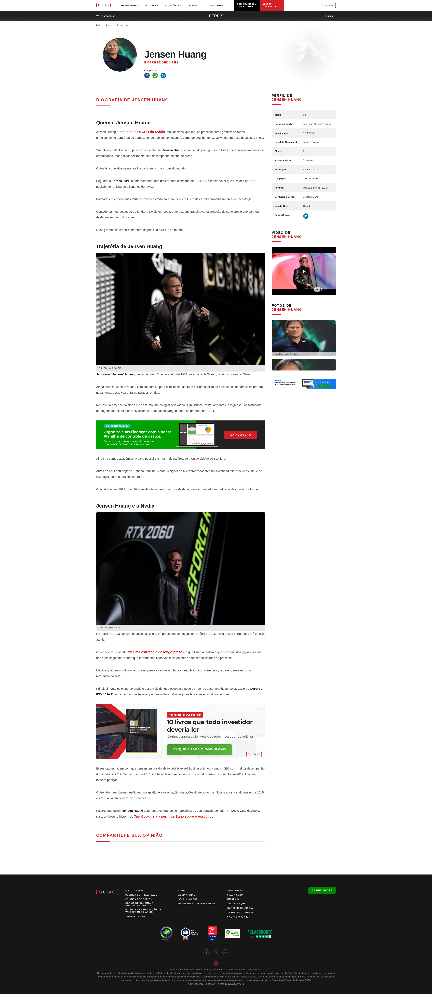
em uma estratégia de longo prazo (154, 652)
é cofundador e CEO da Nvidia (141, 132)
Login (182, 890)
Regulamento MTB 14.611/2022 (197, 904)
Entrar (329, 5)
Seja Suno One (188, 899)
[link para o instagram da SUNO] (216, 952)
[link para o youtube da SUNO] (225, 952)
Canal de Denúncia (240, 908)
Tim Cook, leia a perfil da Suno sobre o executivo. (174, 816)
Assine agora (322, 890)
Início (98, 25)
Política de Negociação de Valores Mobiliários (143, 910)
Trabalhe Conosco (240, 912)
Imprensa (233, 899)
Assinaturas (186, 895)
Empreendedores (161, 62)
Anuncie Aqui (236, 904)
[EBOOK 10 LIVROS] (180, 731)
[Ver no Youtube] (323, 289)
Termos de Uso (135, 916)
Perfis (109, 25)
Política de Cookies (138, 899)
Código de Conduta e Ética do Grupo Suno (139, 904)
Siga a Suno (235, 895)
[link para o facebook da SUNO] (207, 952)
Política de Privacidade (141, 895)
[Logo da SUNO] (103, 5)
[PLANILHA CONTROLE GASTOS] (180, 434)
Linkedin (305, 216)
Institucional (134, 890)
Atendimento (235, 890)
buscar (329, 16)
